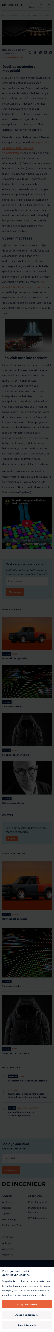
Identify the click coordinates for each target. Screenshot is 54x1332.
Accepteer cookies (27, 1304)
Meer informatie (27, 1325)
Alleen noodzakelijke (27, 1314)
